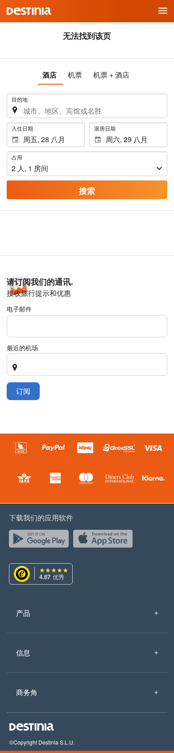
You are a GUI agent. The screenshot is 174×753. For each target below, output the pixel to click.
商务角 (26, 692)
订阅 (23, 391)
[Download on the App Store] (105, 541)
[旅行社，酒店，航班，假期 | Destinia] (29, 11)
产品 (23, 613)
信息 (23, 652)
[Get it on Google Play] (41, 541)
